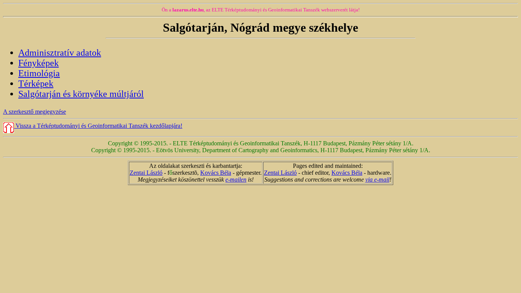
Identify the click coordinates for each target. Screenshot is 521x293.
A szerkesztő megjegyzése (34, 111)
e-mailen (235, 179)
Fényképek (38, 63)
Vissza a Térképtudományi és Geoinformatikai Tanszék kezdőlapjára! (98, 125)
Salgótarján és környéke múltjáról (81, 94)
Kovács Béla (215, 172)
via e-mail (377, 179)
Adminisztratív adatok (59, 53)
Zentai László (146, 172)
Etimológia (39, 73)
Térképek (35, 84)
